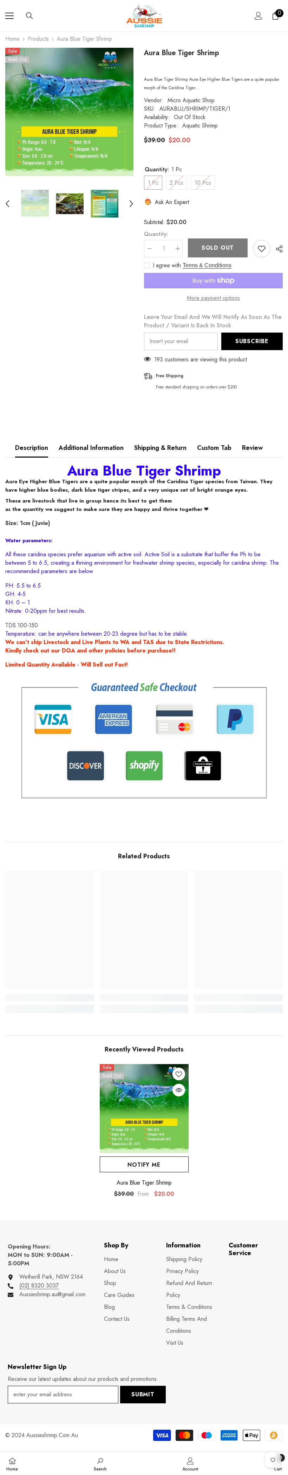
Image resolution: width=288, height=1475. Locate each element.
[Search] (29, 16)
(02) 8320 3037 (39, 1285)
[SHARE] (276, 249)
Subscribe (252, 341)
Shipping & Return (160, 447)
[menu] (9, 16)
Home (12, 39)
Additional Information (91, 447)
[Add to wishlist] (261, 248)
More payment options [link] (213, 298)
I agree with (167, 265)
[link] (49, 997)
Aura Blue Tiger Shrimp (144, 1182)
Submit (143, 1394)
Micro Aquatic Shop (191, 100)
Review (252, 447)
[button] (7, 203)
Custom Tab (214, 447)
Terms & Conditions (207, 265)
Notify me (143, 1165)
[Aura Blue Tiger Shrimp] (144, 1108)
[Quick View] (178, 1090)
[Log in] (258, 16)
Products (38, 39)
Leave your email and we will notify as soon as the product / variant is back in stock (212, 321)
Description (31, 447)
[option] (69, 112)
